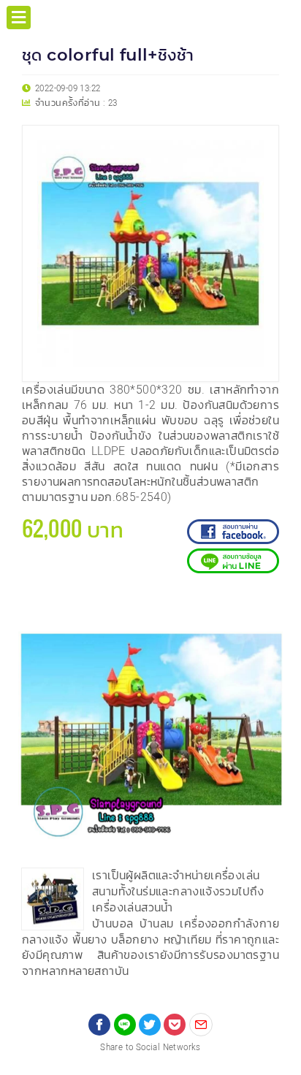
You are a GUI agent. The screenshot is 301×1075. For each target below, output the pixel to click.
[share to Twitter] (150, 1025)
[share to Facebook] (99, 1025)
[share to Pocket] (175, 1025)
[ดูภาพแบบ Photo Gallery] (265, 607)
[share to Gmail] (201, 1024)
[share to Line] (125, 1025)
